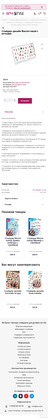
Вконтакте (15, 396)
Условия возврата (24, 349)
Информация (24, 343)
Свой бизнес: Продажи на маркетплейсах (24, 372)
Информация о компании (24, 329)
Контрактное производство (24, 368)
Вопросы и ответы (24, 386)
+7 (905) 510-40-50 (16, 406)
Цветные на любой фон (21, 82)
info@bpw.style (37, 406)
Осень (23, 84)
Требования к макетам (24, 383)
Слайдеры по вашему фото (24, 335)
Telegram (32, 396)
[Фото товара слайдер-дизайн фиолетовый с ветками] (24, 53)
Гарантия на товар (24, 355)
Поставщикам (24, 357)
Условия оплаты (24, 352)
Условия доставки (24, 346)
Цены (24, 375)
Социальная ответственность (24, 337)
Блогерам (24, 360)
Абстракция (16, 84)
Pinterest (26, 396)
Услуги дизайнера (24, 380)
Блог (24, 332)
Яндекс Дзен (20, 396)
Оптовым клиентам (24, 363)
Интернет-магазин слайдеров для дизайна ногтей (24, 323)
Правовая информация (24, 326)
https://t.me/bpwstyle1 (22, 8)
